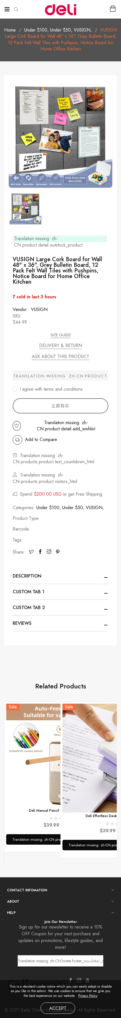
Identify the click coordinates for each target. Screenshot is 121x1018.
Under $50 (61, 30)
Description (27, 576)
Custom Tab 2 (29, 607)
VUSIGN (83, 30)
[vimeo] (57, 552)
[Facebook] (40, 552)
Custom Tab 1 (28, 592)
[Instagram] (49, 552)
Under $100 (36, 30)
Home (10, 30)
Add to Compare (41, 439)
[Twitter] (31, 552)
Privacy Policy (87, 996)
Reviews (22, 623)
